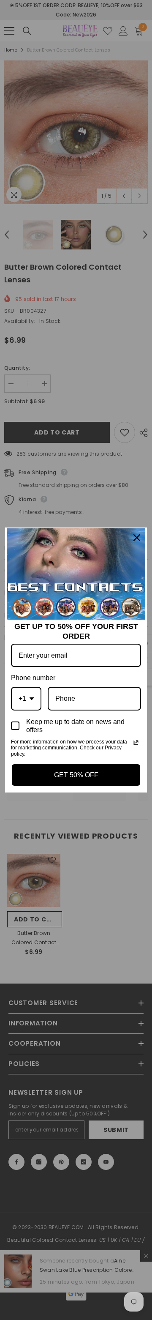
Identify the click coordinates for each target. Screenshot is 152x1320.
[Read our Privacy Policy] (136, 743)
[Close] (137, 537)
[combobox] (26, 698)
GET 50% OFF (76, 775)
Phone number (33, 677)
